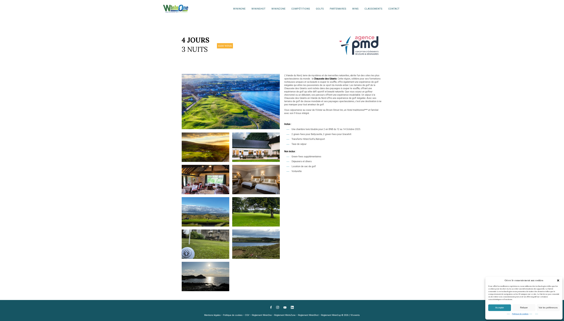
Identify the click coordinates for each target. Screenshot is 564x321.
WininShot (258, 8)
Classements (373, 8)
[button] (558, 280)
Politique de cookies (520, 314)
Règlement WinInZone (285, 315)
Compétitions (300, 8)
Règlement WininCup (331, 315)
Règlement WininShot (308, 315)
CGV (247, 315)
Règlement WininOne (262, 315)
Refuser (524, 307)
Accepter (499, 307)
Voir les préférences (548, 307)
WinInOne (239, 8)
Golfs (320, 8)
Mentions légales (212, 315)
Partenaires (338, 8)
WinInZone (278, 8)
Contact (394, 8)
